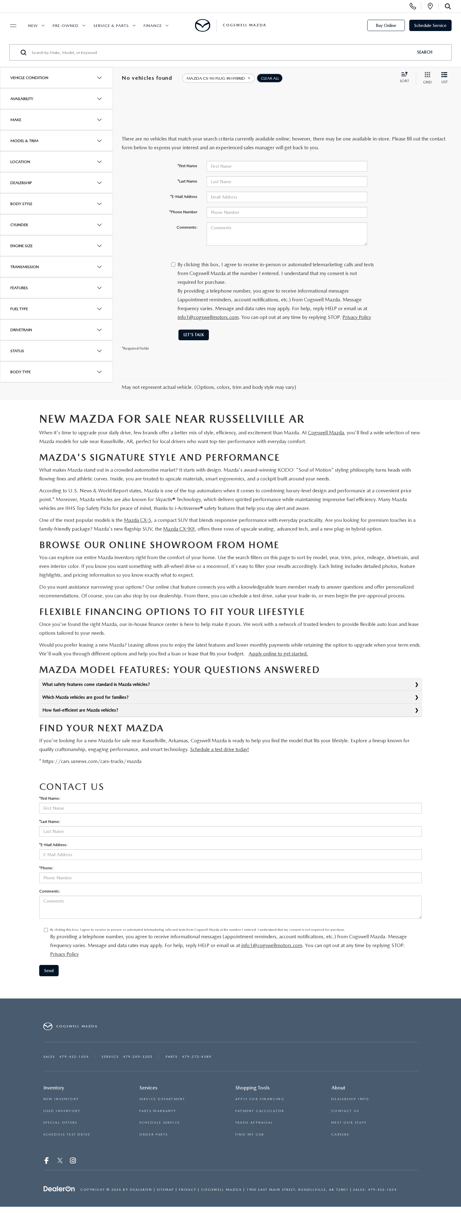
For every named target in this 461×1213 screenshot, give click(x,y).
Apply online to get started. (278, 654)
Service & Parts (111, 25)
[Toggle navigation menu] (10, 25)
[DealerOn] (59, 1189)
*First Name (187, 166)
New (33, 25)
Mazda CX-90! (179, 529)
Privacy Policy (356, 317)
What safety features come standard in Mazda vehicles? (96, 684)
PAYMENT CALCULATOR (259, 1111)
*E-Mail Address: (53, 845)
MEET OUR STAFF (349, 1122)
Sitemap (165, 1190)
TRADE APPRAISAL (254, 1122)
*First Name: (49, 798)
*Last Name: (49, 821)
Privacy (187, 1190)
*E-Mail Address (183, 196)
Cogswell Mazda (326, 433)
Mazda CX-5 (137, 520)
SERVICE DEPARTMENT (162, 1099)
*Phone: (46, 868)
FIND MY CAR (249, 1134)
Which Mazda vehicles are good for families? (85, 697)
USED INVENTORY (62, 1111)
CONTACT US (345, 1111)
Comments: (187, 227)
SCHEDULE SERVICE (159, 1122)
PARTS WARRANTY (157, 1111)
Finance (153, 25)
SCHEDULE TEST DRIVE (67, 1134)
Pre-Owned (66, 25)
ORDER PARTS (153, 1134)
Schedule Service (430, 25)
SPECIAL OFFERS (60, 1122)
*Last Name (187, 181)
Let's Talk (193, 334)
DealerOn (141, 1190)
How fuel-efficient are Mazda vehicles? (80, 709)
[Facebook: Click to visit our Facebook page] (47, 1161)
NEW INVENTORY (61, 1099)
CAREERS (340, 1134)
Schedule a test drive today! (219, 749)
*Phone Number (183, 212)
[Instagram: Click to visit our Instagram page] (73, 1161)
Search (424, 52)
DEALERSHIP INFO (350, 1099)
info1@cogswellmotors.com (208, 317)
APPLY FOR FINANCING (259, 1099)
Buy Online (386, 25)
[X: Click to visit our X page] (60, 1161)
